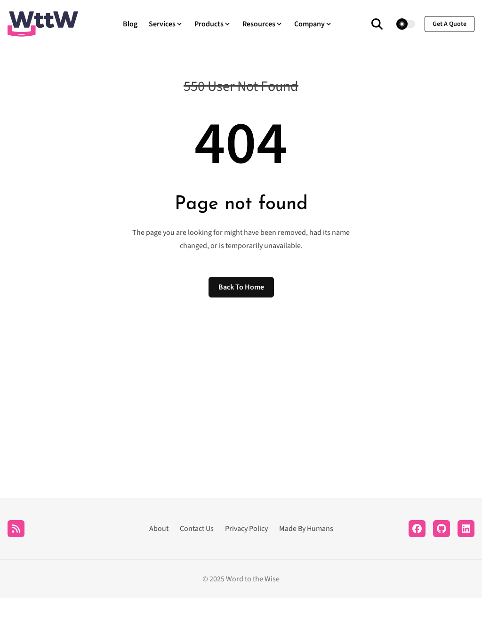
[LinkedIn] (466, 528)
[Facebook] (417, 528)
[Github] (441, 528)
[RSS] (16, 528)
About (159, 528)
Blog (130, 24)
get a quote (449, 24)
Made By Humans (306, 528)
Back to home (241, 287)
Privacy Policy (246, 528)
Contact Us (197, 528)
